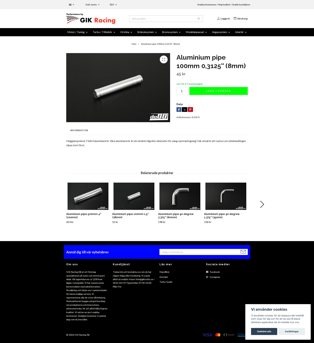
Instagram (214, 278)
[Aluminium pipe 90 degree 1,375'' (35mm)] (226, 198)
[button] (262, 206)
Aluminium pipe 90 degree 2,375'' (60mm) (176, 217)
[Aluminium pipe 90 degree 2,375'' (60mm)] (180, 198)
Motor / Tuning (76, 33)
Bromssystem (170, 33)
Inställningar (292, 331)
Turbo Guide (165, 283)
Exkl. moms (91, 4)
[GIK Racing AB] (111, 19)
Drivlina (124, 33)
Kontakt (163, 278)
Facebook (214, 273)
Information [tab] (79, 132)
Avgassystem (219, 33)
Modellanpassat (195, 33)
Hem (134, 45)
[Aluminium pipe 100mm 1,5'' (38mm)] (134, 198)
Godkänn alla (264, 331)
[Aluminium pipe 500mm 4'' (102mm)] (88, 198)
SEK (112, 4)
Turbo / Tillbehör (102, 33)
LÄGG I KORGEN (218, 93)
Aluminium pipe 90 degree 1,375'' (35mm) (222, 217)
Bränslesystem (145, 33)
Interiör (239, 33)
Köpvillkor (164, 273)
